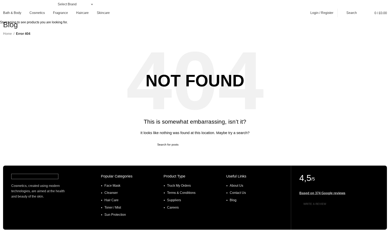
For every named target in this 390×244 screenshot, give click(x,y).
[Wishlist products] (363, 13)
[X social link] (330, 4)
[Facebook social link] (325, 4)
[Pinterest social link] (334, 4)
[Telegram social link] (344, 4)
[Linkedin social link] (339, 4)
